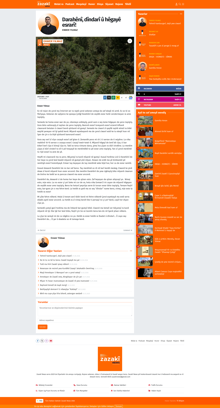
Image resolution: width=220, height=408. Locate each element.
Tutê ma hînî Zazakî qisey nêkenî (54, 264)
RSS (40, 401)
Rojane (119, 4)
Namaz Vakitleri (120, 385)
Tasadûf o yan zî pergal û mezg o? (164, 46)
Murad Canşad (155, 54)
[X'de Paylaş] (109, 97)
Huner (91, 4)
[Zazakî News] (43, 4)
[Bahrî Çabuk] (142, 66)
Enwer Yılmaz (70, 30)
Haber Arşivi (156, 391)
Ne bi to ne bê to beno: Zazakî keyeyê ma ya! (60, 260)
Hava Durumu (82, 385)
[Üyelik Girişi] (176, 4)
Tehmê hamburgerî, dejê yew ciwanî (56, 256)
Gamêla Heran (155, 68)
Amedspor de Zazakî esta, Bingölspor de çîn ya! (61, 277)
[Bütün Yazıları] (131, 251)
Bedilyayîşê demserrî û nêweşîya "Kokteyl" (59, 289)
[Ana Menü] (183, 4)
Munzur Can (154, 43)
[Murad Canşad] (142, 55)
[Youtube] (51, 341)
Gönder (42, 327)
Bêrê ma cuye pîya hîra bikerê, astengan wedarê (61, 293)
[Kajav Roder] (142, 77)
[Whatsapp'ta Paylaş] (113, 97)
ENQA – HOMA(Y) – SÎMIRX (160, 57)
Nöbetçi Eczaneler (46, 385)
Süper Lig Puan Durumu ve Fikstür (51, 391)
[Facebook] (38, 341)
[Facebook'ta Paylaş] (105, 97)
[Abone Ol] (131, 97)
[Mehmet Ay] (142, 33)
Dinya (100, 4)
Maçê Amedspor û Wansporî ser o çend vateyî (60, 272)
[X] (42, 341)
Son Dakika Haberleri (121, 391)
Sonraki (127, 230)
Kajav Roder (154, 76)
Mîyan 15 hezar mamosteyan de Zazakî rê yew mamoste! (65, 281)
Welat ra (58, 4)
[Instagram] (46, 341)
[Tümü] (181, 14)
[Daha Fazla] (118, 97)
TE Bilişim (180, 401)
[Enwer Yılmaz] (48, 24)
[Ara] (180, 4)
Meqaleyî (81, 4)
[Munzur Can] (142, 44)
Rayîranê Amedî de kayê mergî (53, 285)
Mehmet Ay (153, 32)
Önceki (42, 230)
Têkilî (128, 4)
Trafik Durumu (156, 385)
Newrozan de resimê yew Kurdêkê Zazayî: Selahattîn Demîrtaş (67, 268)
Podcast (69, 4)
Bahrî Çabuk (154, 65)
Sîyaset (109, 4)
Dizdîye (152, 34)
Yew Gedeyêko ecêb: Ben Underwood (165, 79)
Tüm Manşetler (82, 391)
